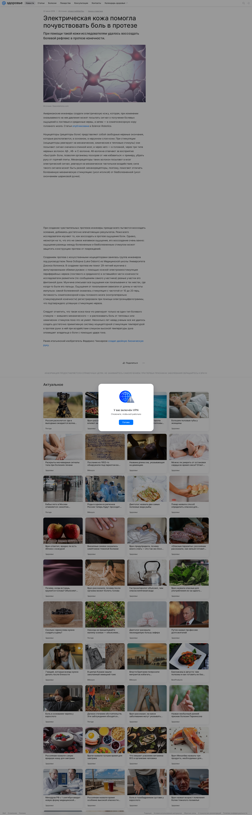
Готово (126, 422)
